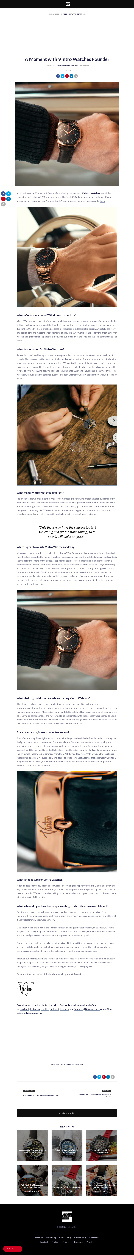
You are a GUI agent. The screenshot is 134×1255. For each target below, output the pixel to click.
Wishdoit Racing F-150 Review (67, 1187)
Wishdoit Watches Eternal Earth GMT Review (67, 1151)
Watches (79, 1064)
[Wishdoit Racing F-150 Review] (67, 1180)
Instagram (35, 1009)
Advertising (51, 1238)
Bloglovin (64, 1009)
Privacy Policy (80, 1238)
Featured (81, 14)
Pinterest (54, 1009)
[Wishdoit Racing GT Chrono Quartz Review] (101, 1145)
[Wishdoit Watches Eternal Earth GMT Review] (67, 1145)
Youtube (78, 1009)
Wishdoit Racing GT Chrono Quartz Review (102, 1151)
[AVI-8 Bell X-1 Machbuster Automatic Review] (32, 1180)
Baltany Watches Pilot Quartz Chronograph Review (102, 1186)
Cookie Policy (65, 1238)
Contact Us (94, 1238)
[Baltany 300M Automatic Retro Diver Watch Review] (32, 1145)
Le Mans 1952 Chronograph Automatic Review (94, 1095)
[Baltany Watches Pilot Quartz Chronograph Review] (101, 1180)
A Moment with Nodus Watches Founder (40, 1095)
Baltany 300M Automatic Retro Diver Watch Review (32, 1151)
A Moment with (70, 14)
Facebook (24, 1009)
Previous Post (29, 1091)
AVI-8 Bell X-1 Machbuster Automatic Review (32, 1186)
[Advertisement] (67, 36)
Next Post (106, 1091)
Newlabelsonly (92, 1009)
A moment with (58, 1064)
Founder (70, 1064)
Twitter (45, 1009)
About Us (39, 1238)
